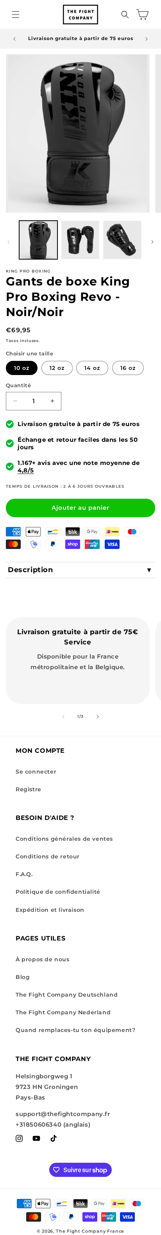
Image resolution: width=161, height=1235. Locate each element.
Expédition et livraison (50, 909)
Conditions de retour (48, 856)
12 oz (57, 367)
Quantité (18, 385)
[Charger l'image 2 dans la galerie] (80, 240)
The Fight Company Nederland (63, 1012)
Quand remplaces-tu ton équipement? (75, 1030)
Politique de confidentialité (58, 891)
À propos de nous (43, 959)
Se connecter (36, 771)
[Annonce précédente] (14, 39)
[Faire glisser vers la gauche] (8, 242)
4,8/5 (26, 470)
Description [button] (30, 569)
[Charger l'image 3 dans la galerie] (122, 240)
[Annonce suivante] (146, 39)
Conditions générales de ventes (64, 838)
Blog (23, 977)
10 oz (21, 367)
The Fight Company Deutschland (67, 994)
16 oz (128, 367)
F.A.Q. (24, 874)
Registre (28, 789)
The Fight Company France (90, 1231)
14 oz (92, 367)
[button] (15, 14)
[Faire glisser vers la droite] (152, 242)
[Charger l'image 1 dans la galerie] (38, 240)
